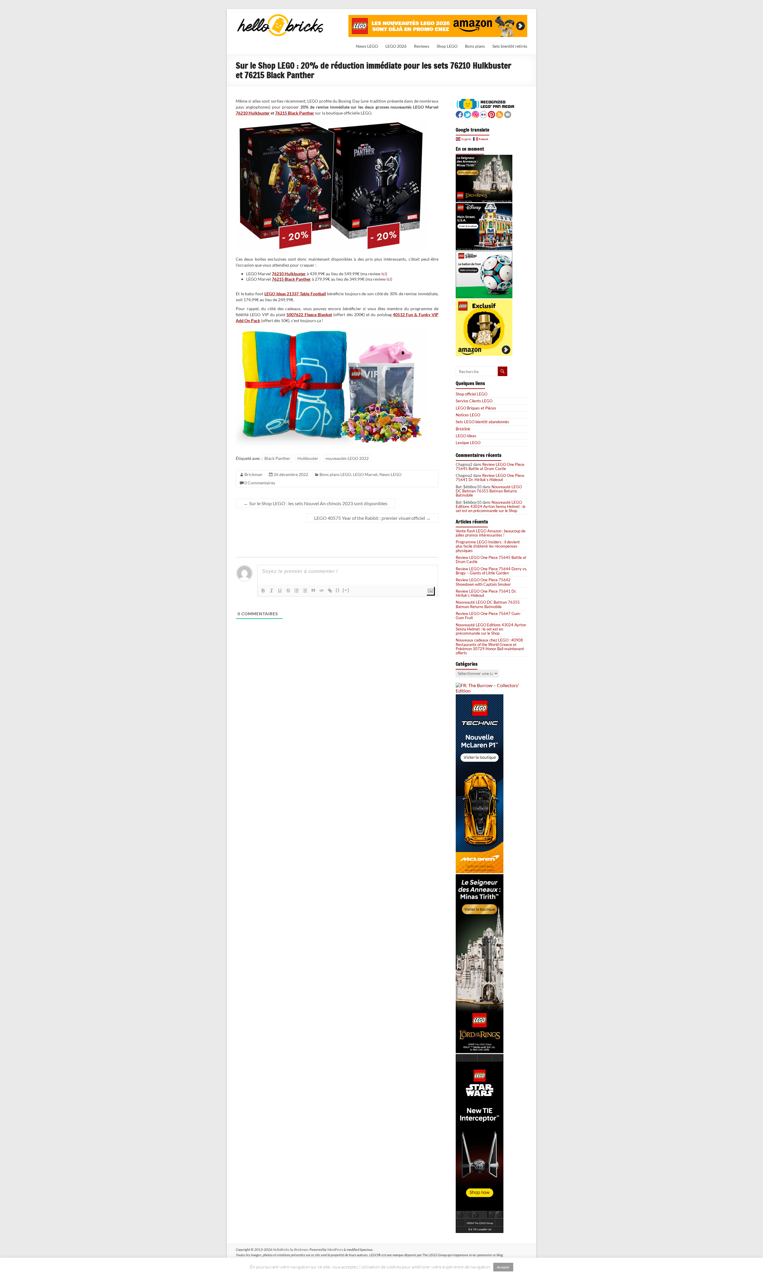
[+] (346, 590)
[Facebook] (459, 113)
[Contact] (507, 113)
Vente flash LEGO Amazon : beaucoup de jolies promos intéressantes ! (490, 532)
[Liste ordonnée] (296, 590)
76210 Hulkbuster (253, 112)
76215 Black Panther (294, 112)
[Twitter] (467, 113)
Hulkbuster (307, 458)
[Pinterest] (491, 113)
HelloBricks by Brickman (290, 1249)
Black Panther (277, 458)
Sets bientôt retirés (509, 46)
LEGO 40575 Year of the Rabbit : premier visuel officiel (372, 518)
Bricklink (463, 428)
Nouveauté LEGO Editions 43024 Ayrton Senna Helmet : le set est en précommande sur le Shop (490, 506)
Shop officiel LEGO (471, 394)
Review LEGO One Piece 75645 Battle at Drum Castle (490, 466)
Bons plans (475, 46)
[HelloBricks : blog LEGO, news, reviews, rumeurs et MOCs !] (280, 15)
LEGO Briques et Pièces (476, 408)
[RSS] (499, 113)
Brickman (253, 474)
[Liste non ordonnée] (305, 590)
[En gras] (263, 590)
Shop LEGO (447, 46)
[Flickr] (483, 113)
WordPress (335, 1249)
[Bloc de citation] (313, 590)
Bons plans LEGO (335, 474)
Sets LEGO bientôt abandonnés (482, 421)
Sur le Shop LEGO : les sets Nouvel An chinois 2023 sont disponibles (315, 503)
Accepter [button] (503, 1267)
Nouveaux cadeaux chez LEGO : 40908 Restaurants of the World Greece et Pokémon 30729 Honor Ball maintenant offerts (490, 646)
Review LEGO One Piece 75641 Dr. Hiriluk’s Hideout (490, 477)
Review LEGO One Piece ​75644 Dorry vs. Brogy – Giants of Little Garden (491, 570)
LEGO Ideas (466, 435)
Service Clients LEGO (474, 400)
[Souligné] (280, 590)
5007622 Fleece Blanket (309, 314)
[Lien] (330, 590)
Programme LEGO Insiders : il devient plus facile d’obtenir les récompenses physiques (488, 546)
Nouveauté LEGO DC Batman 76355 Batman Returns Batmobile (489, 491)
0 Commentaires (259, 482)
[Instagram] (475, 113)
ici (384, 273)
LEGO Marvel (365, 474)
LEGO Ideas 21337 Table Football (295, 293)
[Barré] (288, 590)
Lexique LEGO (468, 442)
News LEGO (367, 46)
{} (338, 590)
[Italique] (271, 590)
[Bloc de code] (321, 590)
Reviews (421, 46)
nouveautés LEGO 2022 (347, 458)
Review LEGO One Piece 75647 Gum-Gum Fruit (488, 615)
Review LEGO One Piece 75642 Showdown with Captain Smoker (483, 581)
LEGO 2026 (396, 46)
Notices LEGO (468, 414)
